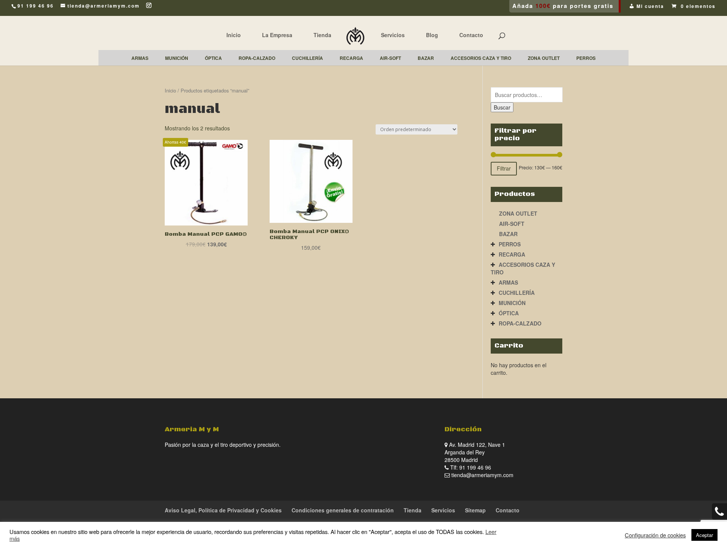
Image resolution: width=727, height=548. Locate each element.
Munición (512, 303)
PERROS (510, 244)
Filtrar (504, 168)
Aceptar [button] (704, 535)
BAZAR (508, 234)
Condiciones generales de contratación (343, 510)
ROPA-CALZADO (520, 323)
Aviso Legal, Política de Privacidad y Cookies (223, 510)
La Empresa (277, 35)
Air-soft (511, 223)
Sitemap (475, 510)
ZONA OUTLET (518, 213)
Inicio (233, 35)
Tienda (322, 35)
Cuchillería (517, 292)
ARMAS (508, 282)
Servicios (393, 35)
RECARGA (512, 254)
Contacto (471, 35)
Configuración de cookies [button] (655, 535)
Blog (432, 35)
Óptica (509, 313)
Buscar (502, 107)
